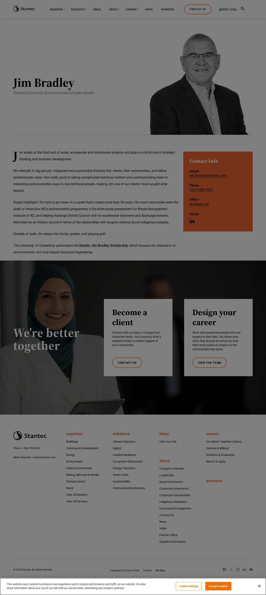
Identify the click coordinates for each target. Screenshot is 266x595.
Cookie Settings (188, 586)
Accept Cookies (218, 586)
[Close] (259, 586)
